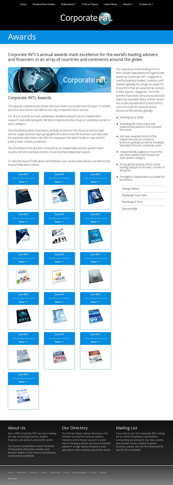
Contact (66, 472)
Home (23, 4)
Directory (34, 472)
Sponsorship (129, 208)
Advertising (55, 472)
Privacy (93, 472)
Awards (127, 4)
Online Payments (80, 472)
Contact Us (145, 4)
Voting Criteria (130, 188)
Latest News (110, 4)
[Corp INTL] (86, 18)
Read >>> (23, 181)
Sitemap (103, 472)
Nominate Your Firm (134, 195)
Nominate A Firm (132, 202)
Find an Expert (90, 4)
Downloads (12, 478)
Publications (67, 4)
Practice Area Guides (44, 4)
